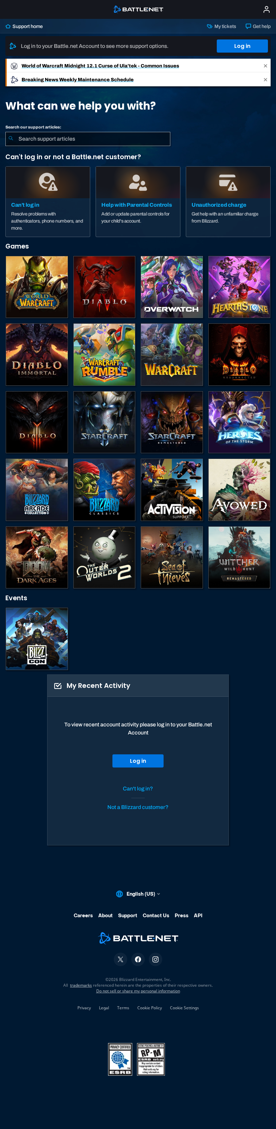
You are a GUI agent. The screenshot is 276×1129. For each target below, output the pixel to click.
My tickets (224, 26)
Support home (27, 26)
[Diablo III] (36, 422)
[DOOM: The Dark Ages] (36, 557)
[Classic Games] (104, 489)
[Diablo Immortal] (36, 354)
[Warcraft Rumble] (104, 354)
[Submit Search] (10, 139)
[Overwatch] (171, 287)
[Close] (266, 66)
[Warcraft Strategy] (171, 354)
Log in (242, 46)
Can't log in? (138, 788)
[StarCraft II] (104, 422)
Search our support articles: (33, 127)
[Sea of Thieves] (171, 557)
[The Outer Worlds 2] (104, 557)
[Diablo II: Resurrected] (239, 354)
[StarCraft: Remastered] (171, 422)
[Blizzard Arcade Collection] (36, 489)
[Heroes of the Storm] (239, 422)
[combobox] (87, 139)
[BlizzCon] (36, 638)
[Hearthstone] (239, 287)
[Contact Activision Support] (171, 489)
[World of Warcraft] (36, 287)
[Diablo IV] (104, 287)
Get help (261, 26)
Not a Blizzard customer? (138, 807)
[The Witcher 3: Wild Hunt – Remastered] (239, 557)
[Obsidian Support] (239, 489)
